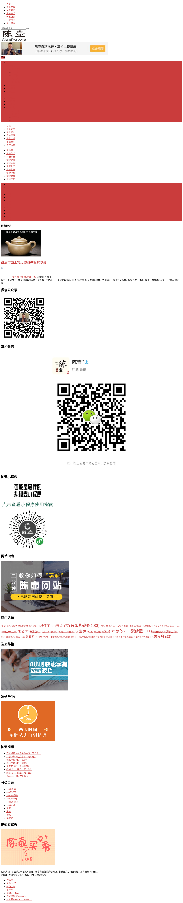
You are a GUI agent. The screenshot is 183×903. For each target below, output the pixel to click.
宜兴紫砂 (126, 626)
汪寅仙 (54, 632)
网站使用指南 (12, 893)
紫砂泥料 (10, 88)
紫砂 (123, 631)
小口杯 (15, 72)
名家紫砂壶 (85, 625)
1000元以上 (11, 805)
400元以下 (11, 792)
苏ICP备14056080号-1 (16, 896)
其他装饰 (16, 117)
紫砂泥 (33, 636)
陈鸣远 (131, 637)
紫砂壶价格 (159, 632)
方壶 (171, 626)
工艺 (8, 194)
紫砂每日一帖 (30, 277)
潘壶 (71, 632)
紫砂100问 (11, 883)
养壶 (8, 200)
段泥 (8, 216)
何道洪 (37, 626)
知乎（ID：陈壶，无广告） (19, 773)
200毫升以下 (12, 789)
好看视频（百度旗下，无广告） (21, 757)
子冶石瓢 (106, 626)
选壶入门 (10, 95)
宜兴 (116, 626)
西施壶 (104, 637)
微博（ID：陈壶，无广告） (19, 769)
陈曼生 (121, 637)
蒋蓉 (95, 637)
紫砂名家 (10, 98)
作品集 (9, 880)
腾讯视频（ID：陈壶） (17, 763)
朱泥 (8, 213)
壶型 (8, 188)
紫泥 (8, 210)
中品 (8, 207)
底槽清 (149, 626)
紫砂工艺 (10, 107)
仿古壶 (27, 626)
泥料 (8, 184)
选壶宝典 (10, 887)
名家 (8, 191)
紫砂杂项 (10, 66)
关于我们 (10, 10)
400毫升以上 (12, 802)
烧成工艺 (16, 120)
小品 (8, 204)
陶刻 (149, 637)
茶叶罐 (15, 79)
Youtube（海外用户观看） (18, 776)
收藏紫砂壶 (161, 626)
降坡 (8, 220)
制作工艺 (16, 111)
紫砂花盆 (16, 82)
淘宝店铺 (10, 17)
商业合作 (10, 20)
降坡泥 (140, 637)
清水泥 (63, 632)
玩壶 (82, 631)
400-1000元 (11, 799)
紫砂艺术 (60, 637)
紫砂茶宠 (16, 69)
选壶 (8, 197)
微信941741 (18, 277)
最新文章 (10, 7)
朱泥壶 (35, 631)
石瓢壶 (100, 632)
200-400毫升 (12, 795)
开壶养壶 (10, 85)
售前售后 (10, 13)
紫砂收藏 (10, 104)
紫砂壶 (9, 63)
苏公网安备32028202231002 (19, 899)
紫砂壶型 (10, 91)
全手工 (48, 625)
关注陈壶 (10, 23)
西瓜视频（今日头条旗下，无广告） (23, 753)
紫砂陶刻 (16, 114)
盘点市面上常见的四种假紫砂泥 (23, 262)
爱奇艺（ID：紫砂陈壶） (18, 766)
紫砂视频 (10, 101)
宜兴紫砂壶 (139, 626)
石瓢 (92, 632)
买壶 (6, 626)
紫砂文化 (20, 637)
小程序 (9, 890)
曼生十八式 (10, 632)
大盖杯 (15, 75)
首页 (8, 4)
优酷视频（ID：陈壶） (17, 760)
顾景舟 (162, 637)
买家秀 (16, 626)
